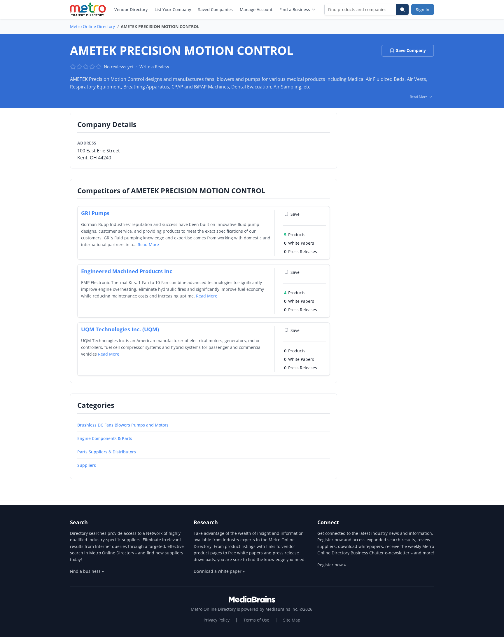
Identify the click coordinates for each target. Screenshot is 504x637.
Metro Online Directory (92, 26)
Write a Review (154, 66)
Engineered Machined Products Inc (126, 271)
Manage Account (256, 9)
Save (295, 214)
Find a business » (87, 571)
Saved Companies (215, 9)
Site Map (291, 620)
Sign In (422, 9)
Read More (148, 244)
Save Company (411, 50)
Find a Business (294, 9)
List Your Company (173, 9)
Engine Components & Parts (104, 438)
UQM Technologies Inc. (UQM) (120, 329)
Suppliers (86, 465)
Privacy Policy (217, 620)
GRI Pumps (95, 213)
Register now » (331, 565)
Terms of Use (256, 620)
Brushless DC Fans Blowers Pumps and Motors (123, 425)
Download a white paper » (219, 571)
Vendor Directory (131, 9)
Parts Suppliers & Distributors (106, 452)
